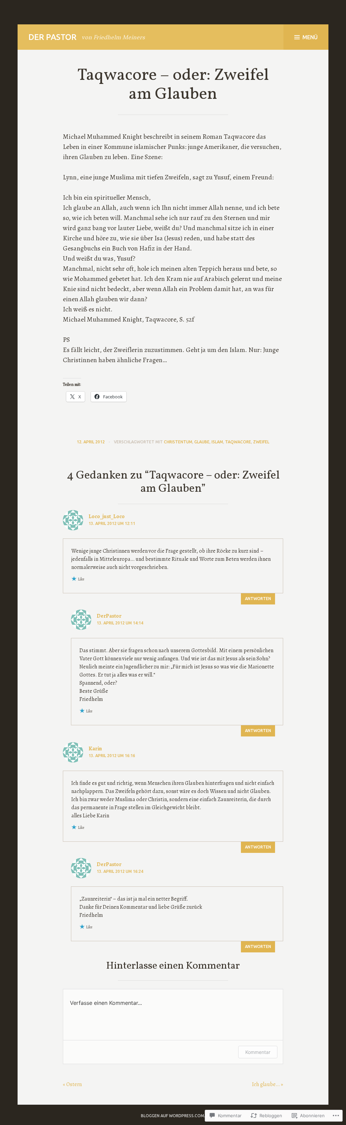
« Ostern (72, 1084)
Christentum (178, 442)
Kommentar (257, 1052)
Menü (310, 37)
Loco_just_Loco (107, 516)
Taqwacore (238, 442)
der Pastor (52, 37)
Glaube (201, 442)
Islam (217, 442)
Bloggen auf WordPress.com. (173, 1115)
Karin (95, 748)
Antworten (258, 598)
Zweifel (261, 442)
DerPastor (109, 616)
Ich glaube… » (267, 1084)
